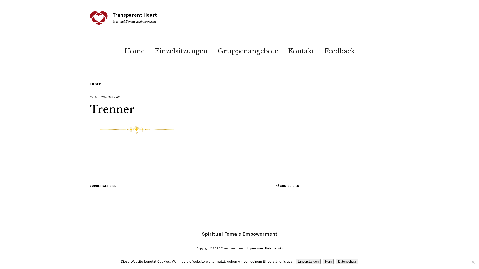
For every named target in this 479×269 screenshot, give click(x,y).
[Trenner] (136, 136)
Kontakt (301, 51)
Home (134, 51)
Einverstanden (308, 261)
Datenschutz (274, 248)
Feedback (339, 51)
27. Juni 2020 (99, 97)
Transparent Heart (135, 15)
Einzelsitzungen (181, 51)
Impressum (255, 248)
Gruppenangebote (248, 51)
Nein (328, 261)
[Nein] (472, 262)
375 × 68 (114, 97)
